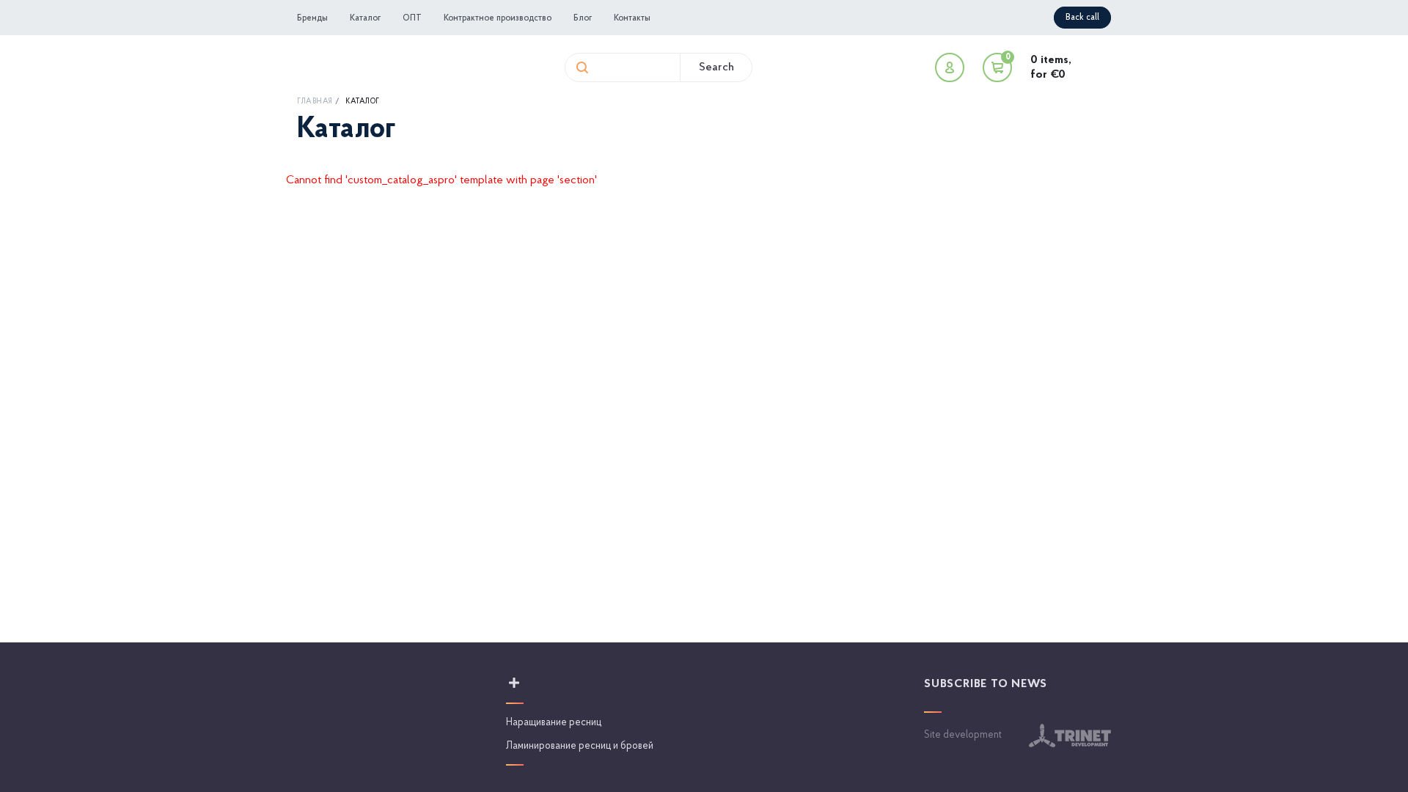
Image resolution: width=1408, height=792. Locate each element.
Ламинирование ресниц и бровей (579, 746)
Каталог (365, 18)
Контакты (632, 18)
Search (716, 67)
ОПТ (412, 18)
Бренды (312, 18)
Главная (315, 102)
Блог (582, 18)
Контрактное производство (497, 18)
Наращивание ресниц (553, 722)
